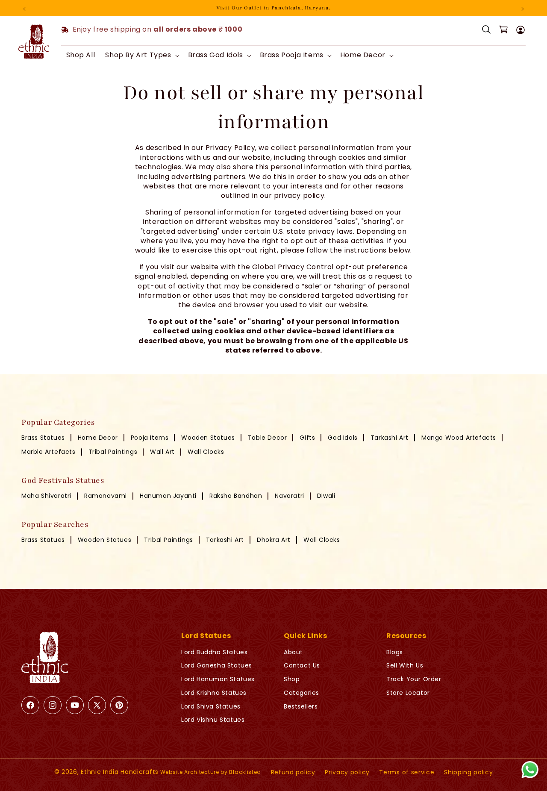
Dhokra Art (274, 539)
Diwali (326, 495)
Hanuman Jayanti (168, 495)
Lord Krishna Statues (214, 692)
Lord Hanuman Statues (218, 679)
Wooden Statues (208, 437)
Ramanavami (105, 495)
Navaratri (289, 495)
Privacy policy (347, 772)
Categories (301, 692)
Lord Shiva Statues (211, 706)
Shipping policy (468, 772)
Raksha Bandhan (235, 495)
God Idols (342, 437)
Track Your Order (413, 679)
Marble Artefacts (48, 451)
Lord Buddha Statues (214, 652)
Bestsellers (301, 706)
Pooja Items (150, 437)
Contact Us (302, 665)
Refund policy (293, 772)
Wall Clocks (206, 451)
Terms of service (406, 772)
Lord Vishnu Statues (212, 719)
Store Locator (408, 692)
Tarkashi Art (390, 437)
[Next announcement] (522, 8)
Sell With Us (404, 665)
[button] (141, 55)
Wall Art (162, 451)
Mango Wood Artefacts (458, 437)
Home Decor (98, 437)
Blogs (394, 652)
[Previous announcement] (24, 8)
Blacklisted (245, 772)
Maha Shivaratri (46, 495)
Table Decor (267, 437)
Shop (292, 679)
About (293, 652)
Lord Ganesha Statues (216, 665)
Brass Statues (43, 437)
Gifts (307, 437)
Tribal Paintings (113, 451)
